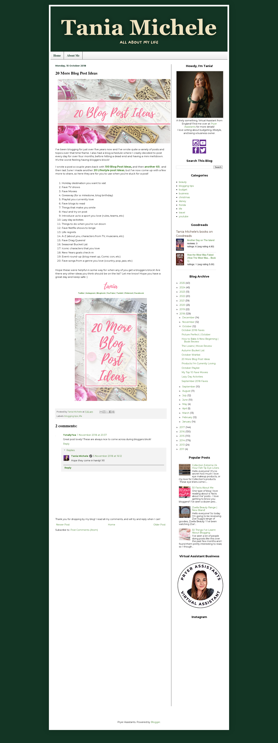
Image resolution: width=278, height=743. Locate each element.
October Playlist (190, 368)
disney (182, 201)
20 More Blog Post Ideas (196, 359)
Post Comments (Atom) (84, 529)
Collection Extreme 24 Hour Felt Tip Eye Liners (205, 466)
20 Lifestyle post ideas (109, 170)
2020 (183, 305)
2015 (182, 435)
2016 (182, 431)
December (188, 317)
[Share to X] (107, 411)
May (185, 404)
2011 (182, 449)
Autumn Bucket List (193, 350)
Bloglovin (101, 293)
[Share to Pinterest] (113, 411)
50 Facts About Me (202, 487)
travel (182, 212)
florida (182, 205)
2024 (183, 287)
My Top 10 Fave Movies (195, 372)
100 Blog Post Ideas (118, 166)
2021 (182, 300)
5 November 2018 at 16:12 (107, 456)
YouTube (111, 293)
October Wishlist (191, 354)
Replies (70, 450)
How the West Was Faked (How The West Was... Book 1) (201, 258)
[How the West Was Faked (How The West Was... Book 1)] (181, 259)
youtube (183, 216)
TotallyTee (69, 435)
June (185, 399)
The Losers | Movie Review (197, 346)
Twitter (81, 293)
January (187, 421)
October (187, 326)
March (186, 413)
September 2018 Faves (195, 381)
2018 (183, 313)
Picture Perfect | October (196, 334)
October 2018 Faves (193, 330)
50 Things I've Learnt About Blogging (204, 531)
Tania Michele (79, 456)
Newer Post (63, 524)
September (189, 386)
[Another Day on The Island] (181, 245)
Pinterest (129, 293)
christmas (184, 197)
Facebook (139, 293)
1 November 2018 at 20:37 (92, 435)
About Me (73, 55)
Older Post (159, 524)
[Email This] (101, 411)
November (188, 322)
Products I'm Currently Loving (199, 363)
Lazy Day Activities (192, 376)
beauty (183, 182)
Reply (66, 443)
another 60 (152, 166)
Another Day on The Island (200, 240)
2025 (182, 283)
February (187, 417)
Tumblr (119, 293)
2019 (182, 309)
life (80, 416)
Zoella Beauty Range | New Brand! (204, 509)
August (186, 390)
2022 (183, 296)
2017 (182, 427)
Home (57, 55)
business (184, 193)
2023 (183, 291)
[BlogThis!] (104, 411)
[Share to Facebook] (110, 411)
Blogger (155, 722)
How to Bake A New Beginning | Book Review (200, 340)
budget (183, 189)
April (185, 408)
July (184, 395)
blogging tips (71, 416)
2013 (182, 444)
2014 (182, 440)
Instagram (90, 293)
